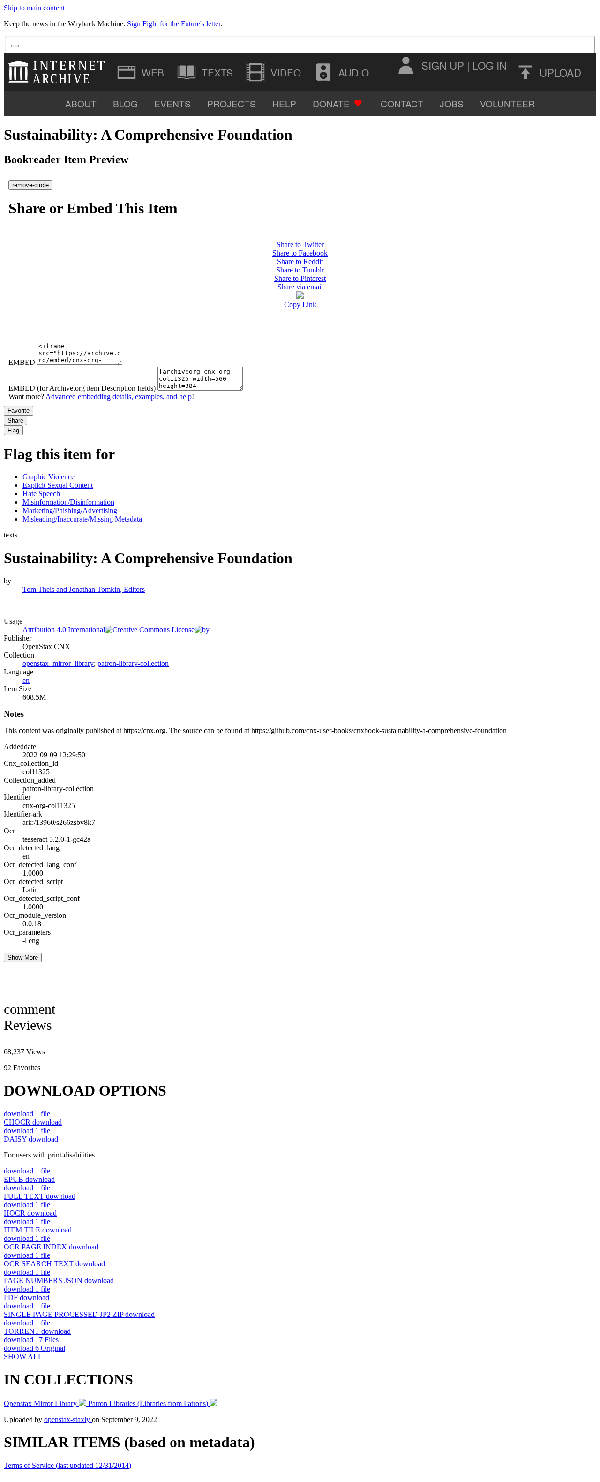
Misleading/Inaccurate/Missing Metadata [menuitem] (82, 519)
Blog (125, 103)
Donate (331, 103)
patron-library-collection (133, 663)
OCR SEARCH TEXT (54, 1264)
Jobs (452, 103)
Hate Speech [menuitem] (41, 494)
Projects (231, 103)
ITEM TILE (38, 1230)
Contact (402, 103)
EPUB (29, 1179)
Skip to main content (34, 8)
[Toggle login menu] (405, 65)
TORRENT (37, 1331)
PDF (26, 1297)
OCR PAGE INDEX (51, 1247)
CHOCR (33, 1122)
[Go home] (58, 72)
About (81, 103)
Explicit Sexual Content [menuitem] (57, 485)
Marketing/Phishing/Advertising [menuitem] (69, 510)
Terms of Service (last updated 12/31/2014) (67, 1465)
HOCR (30, 1213)
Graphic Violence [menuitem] (48, 477)
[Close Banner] (15, 46)
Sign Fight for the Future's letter (173, 24)
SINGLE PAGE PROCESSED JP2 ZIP (79, 1314)
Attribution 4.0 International (63, 630)
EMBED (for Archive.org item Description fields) (82, 388)
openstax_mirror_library (58, 663)
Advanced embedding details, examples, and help (118, 397)
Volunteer (507, 103)
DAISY (31, 1139)
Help (284, 103)
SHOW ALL (23, 1357)
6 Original (34, 1348)
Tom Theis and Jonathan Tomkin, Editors (83, 589)
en (26, 680)
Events (172, 103)
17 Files (31, 1340)
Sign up (442, 65)
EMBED (21, 362)
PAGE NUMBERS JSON (59, 1281)
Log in (489, 65)
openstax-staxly (68, 1419)
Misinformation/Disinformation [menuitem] (68, 502)
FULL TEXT (39, 1196)
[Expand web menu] (142, 72)
